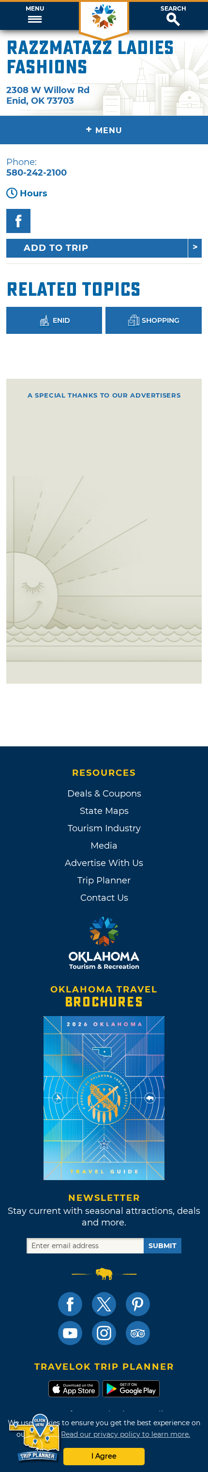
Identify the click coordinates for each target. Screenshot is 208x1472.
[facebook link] (70, 1304)
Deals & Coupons (104, 793)
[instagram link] (104, 1333)
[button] (34, 16)
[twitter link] (104, 1304)
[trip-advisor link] (138, 1333)
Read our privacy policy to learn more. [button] (125, 1434)
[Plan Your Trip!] (35, 1438)
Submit (163, 1245)
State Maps (104, 811)
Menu (35, 8)
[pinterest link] (138, 1304)
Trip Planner (104, 880)
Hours (33, 193)
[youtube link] (70, 1333)
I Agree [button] (104, 1456)
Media (104, 845)
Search (173, 8)
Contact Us (104, 898)
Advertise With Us (104, 863)
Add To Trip (56, 248)
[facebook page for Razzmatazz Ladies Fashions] (18, 221)
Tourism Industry (104, 828)
